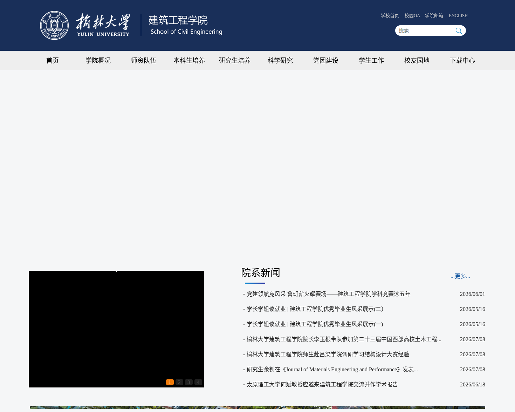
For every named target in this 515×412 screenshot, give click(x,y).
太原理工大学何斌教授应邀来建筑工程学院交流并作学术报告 (322, 384)
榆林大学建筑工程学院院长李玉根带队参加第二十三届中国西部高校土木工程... (344, 339)
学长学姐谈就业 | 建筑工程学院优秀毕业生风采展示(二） (317, 309)
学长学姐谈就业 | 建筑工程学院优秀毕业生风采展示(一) (315, 324)
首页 (52, 60)
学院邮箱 (434, 15)
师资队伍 (143, 60)
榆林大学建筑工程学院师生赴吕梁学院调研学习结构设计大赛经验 (328, 354)
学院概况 (98, 60)
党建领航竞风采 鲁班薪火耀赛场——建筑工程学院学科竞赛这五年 (329, 294)
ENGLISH (458, 15)
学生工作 (371, 60)
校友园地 (417, 60)
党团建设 (325, 60)
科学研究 (280, 60)
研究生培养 (234, 60)
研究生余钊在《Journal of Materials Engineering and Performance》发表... (332, 369)
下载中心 (462, 60)
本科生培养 (189, 60)
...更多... (460, 276)
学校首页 (390, 15)
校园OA (413, 15)
